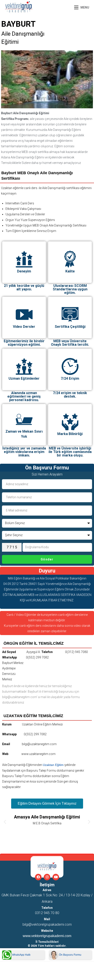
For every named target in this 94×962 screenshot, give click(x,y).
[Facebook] (38, 877)
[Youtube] (55, 877)
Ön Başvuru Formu (69, 954)
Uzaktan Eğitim (53, 765)
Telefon (47, 907)
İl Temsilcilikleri (47, 941)
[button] (5, 822)
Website (47, 930)
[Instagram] (47, 877)
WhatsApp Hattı (20, 954)
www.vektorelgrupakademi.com (47, 936)
